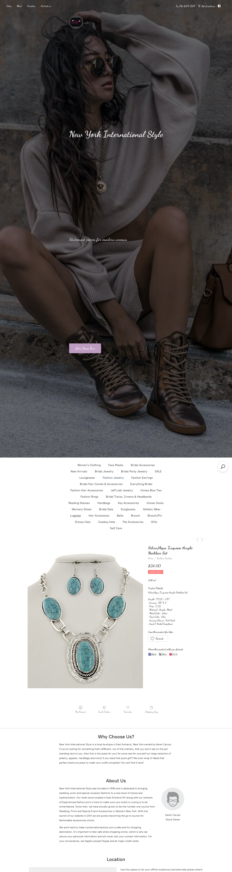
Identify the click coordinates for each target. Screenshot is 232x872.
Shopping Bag (151, 711)
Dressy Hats (83, 522)
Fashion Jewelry (113, 477)
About (19, 5)
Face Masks (115, 465)
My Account (80, 711)
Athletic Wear (152, 509)
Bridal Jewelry (104, 471)
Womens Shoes (82, 509)
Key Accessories (128, 503)
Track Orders (104, 711)
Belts (120, 515)
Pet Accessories (133, 522)
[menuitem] (197, 539)
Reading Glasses (79, 503)
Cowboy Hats (106, 522)
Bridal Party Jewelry (134, 471)
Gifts (154, 522)
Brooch (135, 515)
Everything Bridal (141, 484)
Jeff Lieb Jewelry (122, 490)
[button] (158, 638)
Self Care (116, 528)
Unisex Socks (155, 503)
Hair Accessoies (99, 515)
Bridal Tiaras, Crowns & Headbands (129, 496)
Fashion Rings (89, 496)
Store (8, 5)
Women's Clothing (89, 465)
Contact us (46, 5)
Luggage (75, 515)
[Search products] (223, 467)
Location (31, 5)
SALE (158, 471)
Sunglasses (128, 509)
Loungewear (87, 477)
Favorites (128, 711)
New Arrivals (79, 471)
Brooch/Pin (155, 515)
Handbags (103, 503)
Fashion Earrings (142, 477)
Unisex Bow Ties (151, 490)
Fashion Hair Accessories (86, 490)
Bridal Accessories (143, 465)
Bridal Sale (106, 509)
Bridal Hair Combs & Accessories (101, 484)
